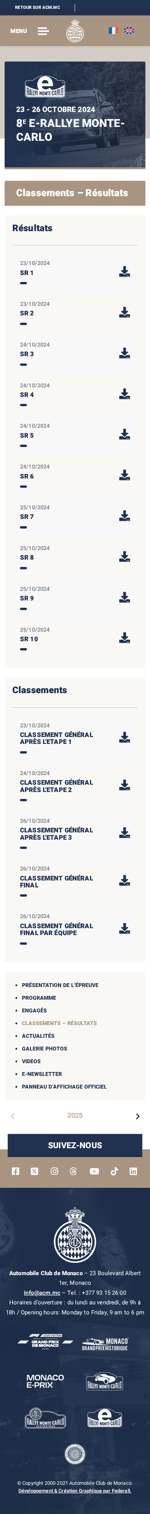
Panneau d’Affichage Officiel (64, 1087)
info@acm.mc (42, 1293)
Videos (31, 1061)
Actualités (38, 1036)
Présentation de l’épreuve (60, 985)
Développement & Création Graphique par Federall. (75, 1490)
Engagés (34, 1011)
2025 (75, 1115)
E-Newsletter (42, 1074)
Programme (39, 998)
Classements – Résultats (59, 1023)
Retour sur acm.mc (37, 7)
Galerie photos (44, 1049)
